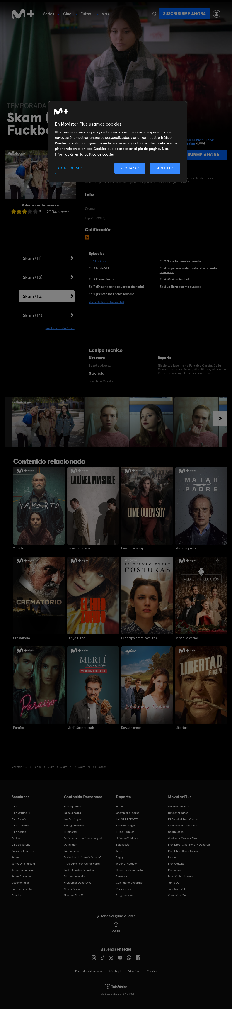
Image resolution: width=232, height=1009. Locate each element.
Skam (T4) (32, 315)
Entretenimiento (22, 889)
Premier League (126, 825)
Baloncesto (123, 844)
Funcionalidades (178, 812)
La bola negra (72, 812)
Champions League (128, 812)
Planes (172, 857)
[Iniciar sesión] (216, 14)
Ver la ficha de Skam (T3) (106, 302)
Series (48, 13)
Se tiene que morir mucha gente (84, 838)
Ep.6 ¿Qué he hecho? (174, 279)
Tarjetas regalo (177, 889)
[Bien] (29, 211)
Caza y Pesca (72, 889)
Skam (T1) (32, 258)
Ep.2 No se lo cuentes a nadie (180, 261)
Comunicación (177, 895)
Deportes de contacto (129, 870)
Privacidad (134, 971)
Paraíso (18, 727)
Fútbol (86, 13)
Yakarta (18, 548)
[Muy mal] (13, 211)
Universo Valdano (127, 838)
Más (105, 14)
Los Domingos (72, 819)
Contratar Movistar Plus (182, 838)
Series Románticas (23, 870)
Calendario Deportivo (129, 882)
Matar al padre (186, 548)
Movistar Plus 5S (73, 895)
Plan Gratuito (176, 863)
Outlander (70, 844)
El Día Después (125, 832)
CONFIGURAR (70, 168)
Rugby (119, 857)
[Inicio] (23, 14)
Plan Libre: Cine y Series (183, 851)
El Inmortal (70, 832)
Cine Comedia (20, 825)
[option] (48, 422)
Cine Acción (19, 832)
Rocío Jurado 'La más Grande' (82, 857)
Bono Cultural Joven (180, 876)
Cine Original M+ (22, 812)
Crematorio (21, 638)
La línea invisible (79, 548)
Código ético (176, 832)
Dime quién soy (132, 548)
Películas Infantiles (23, 851)
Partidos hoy (123, 889)
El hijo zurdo (76, 638)
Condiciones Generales (182, 825)
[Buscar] (154, 14)
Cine (67, 13)
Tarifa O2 (173, 882)
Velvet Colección (187, 638)
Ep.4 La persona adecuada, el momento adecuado (188, 270)
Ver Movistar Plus (178, 806)
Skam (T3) (33, 296)
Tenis (119, 851)
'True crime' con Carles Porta (82, 863)
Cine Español (20, 819)
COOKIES (152, 971)
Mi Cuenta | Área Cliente (183, 819)
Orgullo (16, 895)
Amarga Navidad (74, 825)
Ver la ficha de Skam (60, 328)
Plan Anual (174, 870)
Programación (124, 895)
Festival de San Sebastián (79, 870)
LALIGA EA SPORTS (127, 819)
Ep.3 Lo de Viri (99, 268)
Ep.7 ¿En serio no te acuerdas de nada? (116, 286)
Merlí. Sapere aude (81, 727)
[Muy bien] (35, 211)
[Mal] (19, 211)
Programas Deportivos (77, 882)
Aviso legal (115, 971)
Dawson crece (131, 727)
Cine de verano (21, 844)
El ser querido (72, 806)
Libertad (181, 727)
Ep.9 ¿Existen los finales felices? (111, 294)
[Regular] (24, 211)
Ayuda (116, 930)
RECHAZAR (129, 168)
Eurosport (122, 876)
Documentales (20, 882)
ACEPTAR (165, 168)
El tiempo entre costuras (139, 638)
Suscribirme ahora (184, 13)
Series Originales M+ (24, 863)
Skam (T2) (33, 277)
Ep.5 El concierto (101, 279)
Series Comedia (21, 876)
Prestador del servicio (88, 971)
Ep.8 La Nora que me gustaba (180, 286)
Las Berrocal (71, 851)
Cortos (16, 838)
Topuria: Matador (126, 863)
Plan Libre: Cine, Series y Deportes (189, 844)
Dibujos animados (75, 876)
